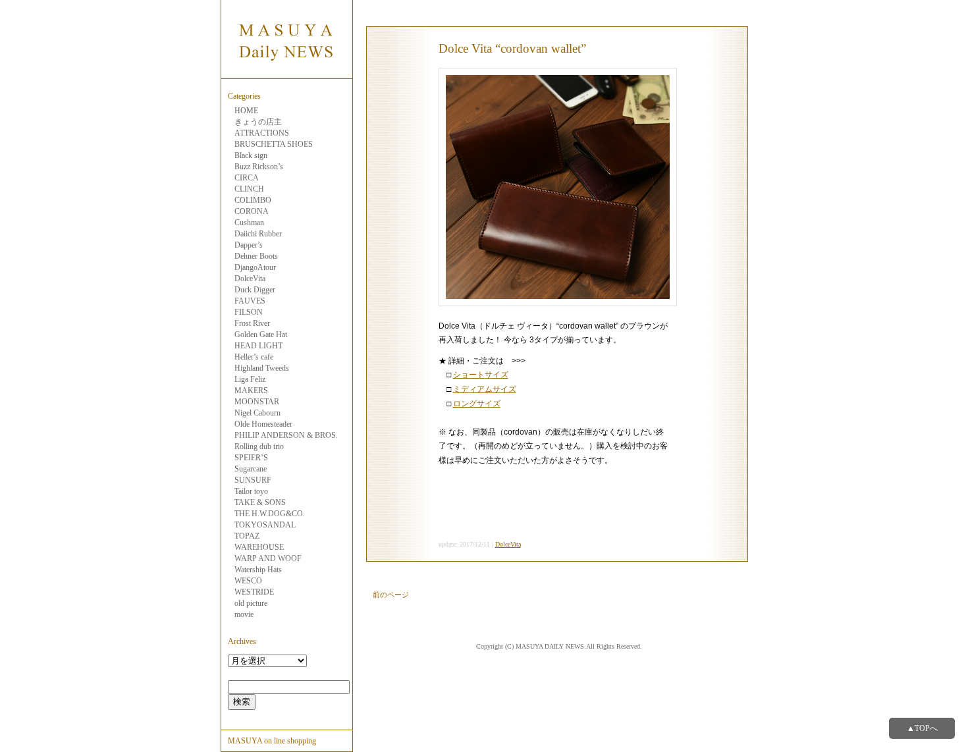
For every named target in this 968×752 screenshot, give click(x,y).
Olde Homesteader (263, 424)
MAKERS (251, 390)
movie (244, 614)
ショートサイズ (480, 374)
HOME (246, 110)
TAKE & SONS (260, 502)
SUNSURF (252, 480)
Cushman (249, 222)
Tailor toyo (251, 491)
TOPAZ (246, 536)
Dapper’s (248, 245)
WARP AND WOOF (268, 558)
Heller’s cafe (253, 357)
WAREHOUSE (259, 547)
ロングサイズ (476, 403)
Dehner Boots (256, 256)
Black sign (250, 155)
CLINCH (249, 189)
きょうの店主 (258, 121)
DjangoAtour (255, 267)
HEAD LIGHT (258, 345)
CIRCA (246, 177)
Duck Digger (254, 289)
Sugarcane (250, 468)
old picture (250, 603)
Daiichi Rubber (258, 233)
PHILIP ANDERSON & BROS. (286, 435)
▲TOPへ (922, 728)
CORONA (251, 211)
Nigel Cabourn (257, 412)
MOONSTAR (256, 401)
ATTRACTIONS (261, 133)
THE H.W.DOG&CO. (269, 513)
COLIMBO (252, 200)
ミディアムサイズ (484, 389)
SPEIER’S (251, 457)
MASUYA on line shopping (272, 740)
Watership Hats (258, 569)
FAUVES (249, 301)
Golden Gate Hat (260, 334)
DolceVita (249, 278)
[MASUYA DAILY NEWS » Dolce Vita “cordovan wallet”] (286, 71)
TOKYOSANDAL (265, 524)
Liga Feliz (249, 379)
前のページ (391, 595)
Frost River (252, 323)
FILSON (248, 312)
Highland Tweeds (261, 368)
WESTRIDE (254, 592)
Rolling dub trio (259, 446)
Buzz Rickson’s (258, 166)
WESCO (248, 580)
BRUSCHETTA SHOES (273, 144)
